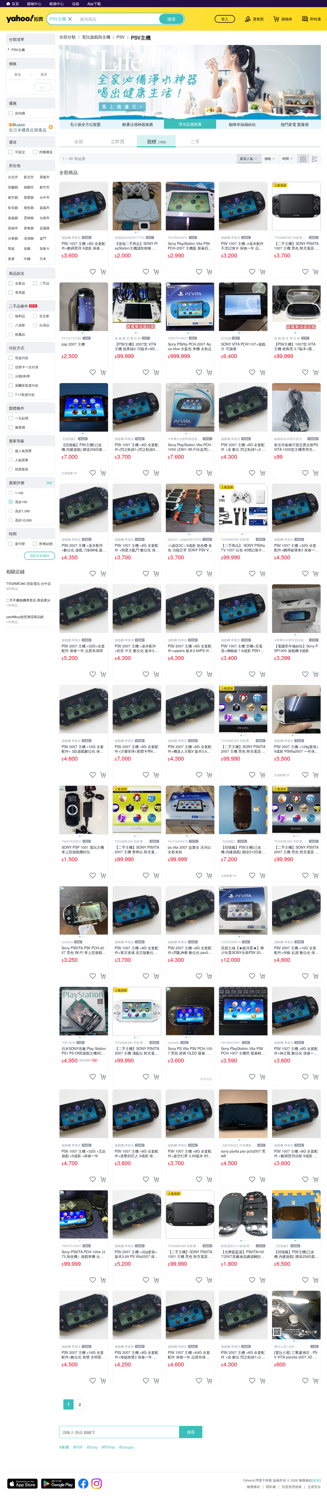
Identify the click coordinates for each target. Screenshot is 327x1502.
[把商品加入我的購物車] (103, 272)
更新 (316, 1480)
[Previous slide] (116, 206)
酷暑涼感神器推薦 (137, 124)
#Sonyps (126, 1447)
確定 (43, 87)
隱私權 (271, 1486)
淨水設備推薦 (189, 124)
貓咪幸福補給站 (242, 124)
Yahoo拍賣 (24, 19)
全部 (78, 141)
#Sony (92, 1447)
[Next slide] (158, 206)
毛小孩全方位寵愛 (85, 124)
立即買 (117, 141)
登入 (224, 18)
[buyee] (30, 127)
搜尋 (191, 1432)
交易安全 (314, 1486)
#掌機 (64, 1447)
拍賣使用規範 (292, 1486)
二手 (195, 141)
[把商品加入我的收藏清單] (93, 272)
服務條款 (253, 1486)
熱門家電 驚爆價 (295, 124)
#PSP (78, 1447)
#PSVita (108, 1447)
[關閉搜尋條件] (70, 19)
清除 (49, 482)
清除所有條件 (40, 555)
